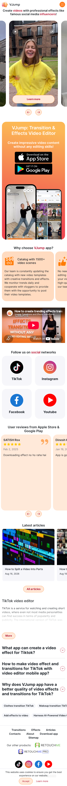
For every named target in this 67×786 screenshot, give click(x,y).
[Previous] (28, 112)
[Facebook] (39, 764)
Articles (51, 729)
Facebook (17, 412)
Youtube (50, 412)
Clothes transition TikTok (19, 705)
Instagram (50, 379)
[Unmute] (52, 32)
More (8, 635)
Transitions (19, 729)
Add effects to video (16, 715)
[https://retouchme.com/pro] (33, 751)
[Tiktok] (19, 764)
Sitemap (33, 737)
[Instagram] (29, 764)
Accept (25, 781)
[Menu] (62, 4)
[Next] (38, 112)
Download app (49, 733)
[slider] (33, 25)
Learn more (33, 99)
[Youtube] (48, 764)
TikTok (17, 379)
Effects (35, 729)
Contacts (15, 733)
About (30, 733)
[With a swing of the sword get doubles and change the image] (21, 212)
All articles (33, 589)
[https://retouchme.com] (47, 745)
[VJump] (11, 4)
